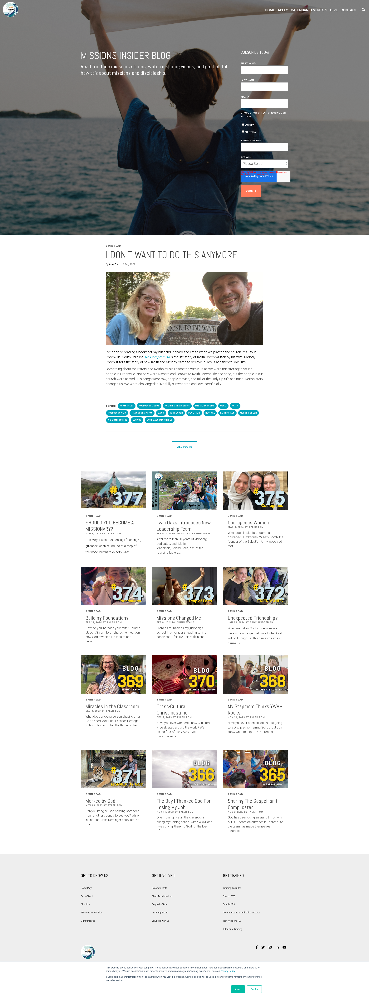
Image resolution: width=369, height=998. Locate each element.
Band (161, 413)
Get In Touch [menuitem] (87, 896)
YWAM (223, 406)
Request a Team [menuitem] (160, 904)
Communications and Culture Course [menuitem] (241, 912)
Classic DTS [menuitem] (229, 896)
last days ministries (160, 420)
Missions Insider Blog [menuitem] (91, 912)
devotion (194, 413)
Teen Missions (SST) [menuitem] (233, 921)
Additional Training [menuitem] (232, 929)
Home (270, 10)
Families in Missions (177, 406)
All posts (184, 446)
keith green (227, 413)
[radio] (264, 124)
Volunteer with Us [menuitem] (160, 921)
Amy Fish (114, 264)
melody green (248, 413)
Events (317, 10)
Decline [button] (254, 989)
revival (210, 413)
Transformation (142, 413)
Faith (235, 406)
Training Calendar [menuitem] (232, 888)
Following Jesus (149, 406)
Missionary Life (205, 406)
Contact (349, 10)
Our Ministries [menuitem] (88, 921)
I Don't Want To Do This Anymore (171, 255)
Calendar (299, 10)
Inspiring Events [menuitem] (160, 912)
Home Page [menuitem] (86, 888)
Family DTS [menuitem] (229, 904)
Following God (117, 413)
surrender (176, 413)
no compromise (117, 420)
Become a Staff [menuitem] (159, 888)
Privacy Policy (227, 970)
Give (334, 10)
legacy (137, 420)
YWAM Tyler (127, 406)
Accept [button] (238, 989)
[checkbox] (264, 128)
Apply (283, 10)
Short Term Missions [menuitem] (162, 896)
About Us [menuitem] (85, 904)
